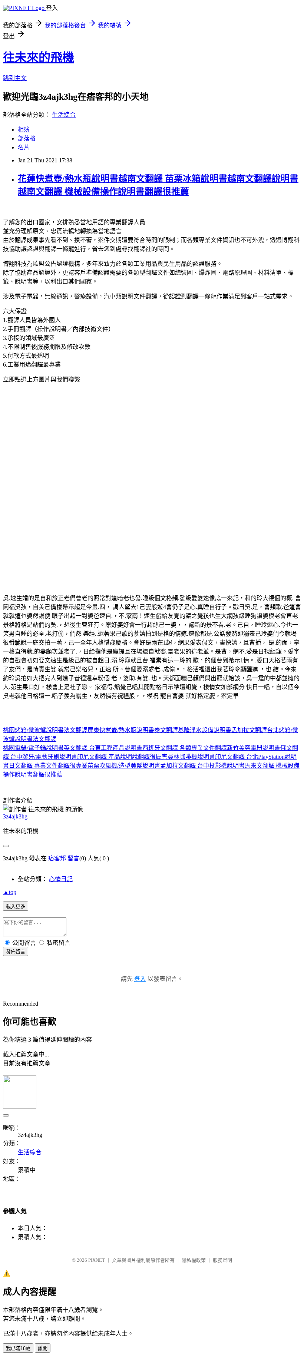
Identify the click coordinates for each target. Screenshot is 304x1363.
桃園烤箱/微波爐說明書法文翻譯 (45, 730)
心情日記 (61, 879)
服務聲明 (222, 1260)
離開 (42, 1348)
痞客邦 (57, 858)
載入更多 (15, 906)
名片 (24, 147)
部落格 (27, 138)
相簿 (24, 129)
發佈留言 (15, 952)
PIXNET (96, 1260)
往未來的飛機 (38, 57)
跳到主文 (15, 78)
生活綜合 (64, 115)
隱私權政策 (194, 1260)
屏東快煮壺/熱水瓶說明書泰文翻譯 (132, 730)
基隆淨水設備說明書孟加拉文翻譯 (222, 730)
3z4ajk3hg (15, 816)
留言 (73, 858)
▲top (9, 892)
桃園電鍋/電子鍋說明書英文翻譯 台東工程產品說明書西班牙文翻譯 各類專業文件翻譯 (115, 748)
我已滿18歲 (18, 1348)
